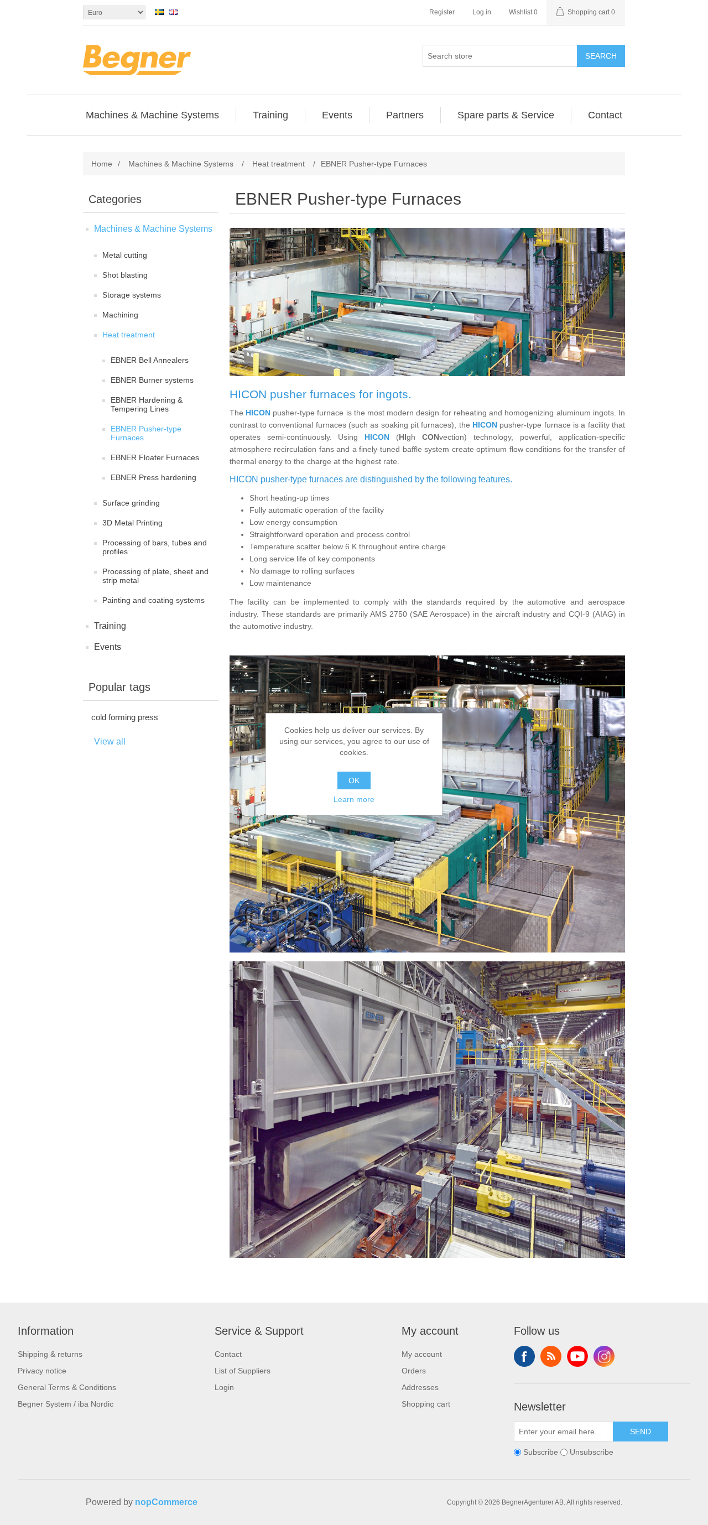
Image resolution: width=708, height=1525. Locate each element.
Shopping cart (426, 1403)
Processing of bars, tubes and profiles (154, 547)
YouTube (577, 1356)
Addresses (420, 1387)
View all (110, 741)
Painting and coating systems (153, 600)
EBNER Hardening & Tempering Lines (147, 404)
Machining (120, 314)
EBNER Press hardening (153, 477)
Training (110, 626)
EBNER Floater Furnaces (155, 457)
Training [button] (270, 115)
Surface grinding (131, 502)
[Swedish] (159, 11)
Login (224, 1387)
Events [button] (337, 115)
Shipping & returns (50, 1354)
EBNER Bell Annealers (150, 360)
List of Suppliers (242, 1370)
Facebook (524, 1356)
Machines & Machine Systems (153, 228)
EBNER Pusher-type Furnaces (146, 433)
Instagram (604, 1356)
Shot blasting (125, 274)
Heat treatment (128, 334)
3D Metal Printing (132, 522)
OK (354, 780)
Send (640, 1431)
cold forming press (124, 717)
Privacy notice (42, 1370)
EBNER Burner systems (152, 380)
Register (442, 12)
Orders (414, 1370)
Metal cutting (124, 255)
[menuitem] (152, 115)
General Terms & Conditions (67, 1387)
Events (107, 647)
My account (422, 1354)
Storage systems (131, 294)
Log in (481, 12)
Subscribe (540, 1452)
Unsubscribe (591, 1452)
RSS (550, 1356)
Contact (228, 1354)
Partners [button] (405, 115)
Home (101, 163)
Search (601, 55)
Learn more (354, 799)
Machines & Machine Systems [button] (152, 115)
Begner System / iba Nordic (65, 1403)
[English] (173, 11)
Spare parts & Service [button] (505, 115)
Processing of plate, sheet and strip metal (155, 576)
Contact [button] (605, 115)
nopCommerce (166, 1502)
